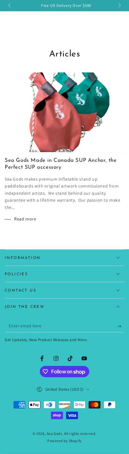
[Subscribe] (120, 326)
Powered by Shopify (64, 440)
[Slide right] (119, 5)
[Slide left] (10, 5)
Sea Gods (54, 433)
